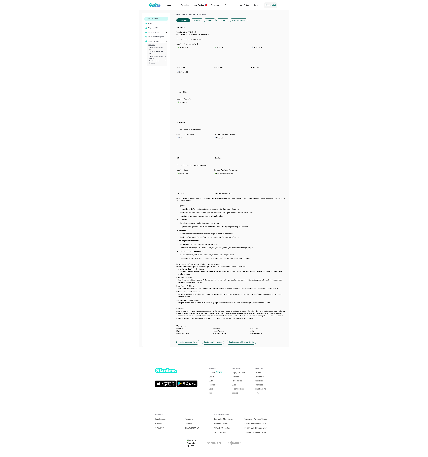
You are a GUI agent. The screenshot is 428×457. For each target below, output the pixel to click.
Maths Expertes (218, 331)
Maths (178, 331)
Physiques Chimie (182, 333)
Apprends (171, 5)
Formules (185, 5)
